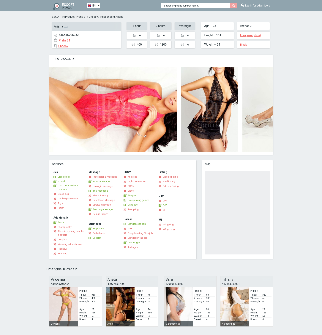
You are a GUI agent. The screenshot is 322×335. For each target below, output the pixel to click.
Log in (257, 5)
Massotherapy (100, 195)
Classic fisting (170, 176)
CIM (165, 200)
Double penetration (68, 198)
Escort (61, 222)
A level (61, 181)
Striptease (98, 228)
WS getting (169, 229)
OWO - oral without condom (68, 187)
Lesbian (97, 237)
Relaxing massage (103, 209)
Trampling (133, 209)
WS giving (168, 224)
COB (165, 205)
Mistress (132, 176)
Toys (60, 203)
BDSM (131, 186)
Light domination (137, 181)
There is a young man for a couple (71, 233)
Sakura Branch (100, 214)
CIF (164, 210)
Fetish (61, 207)
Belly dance (99, 233)
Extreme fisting (171, 186)
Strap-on (132, 195)
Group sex (63, 194)
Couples (62, 239)
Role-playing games (138, 200)
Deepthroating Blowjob (140, 233)
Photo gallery (64, 58)
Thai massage (100, 190)
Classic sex (64, 176)
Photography (65, 227)
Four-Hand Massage (104, 200)
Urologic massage (103, 186)
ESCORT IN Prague (63, 16)
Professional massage (105, 176)
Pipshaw (62, 248)
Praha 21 (81, 16)
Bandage (133, 204)
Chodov (93, 16)
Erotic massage (101, 181)
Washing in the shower (70, 244)
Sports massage (102, 204)
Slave (131, 190)
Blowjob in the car (137, 237)
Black (243, 44)
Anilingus (133, 247)
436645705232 (69, 35)
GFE (130, 228)
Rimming (62, 253)
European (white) (250, 35)
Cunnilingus (134, 242)
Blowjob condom (137, 223)
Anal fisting (169, 181)
